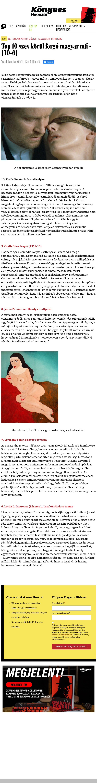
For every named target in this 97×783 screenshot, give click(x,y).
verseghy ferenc (56, 39)
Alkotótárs (22, 26)
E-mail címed (58, 603)
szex (9, 39)
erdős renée (33, 39)
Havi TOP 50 (34, 28)
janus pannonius (22, 39)
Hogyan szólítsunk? (61, 613)
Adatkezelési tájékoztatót (62, 635)
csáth (14, 39)
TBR (11, 26)
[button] (2, 28)
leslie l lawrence (44, 39)
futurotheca (48, 26)
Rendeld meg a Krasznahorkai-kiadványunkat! (70, 28)
